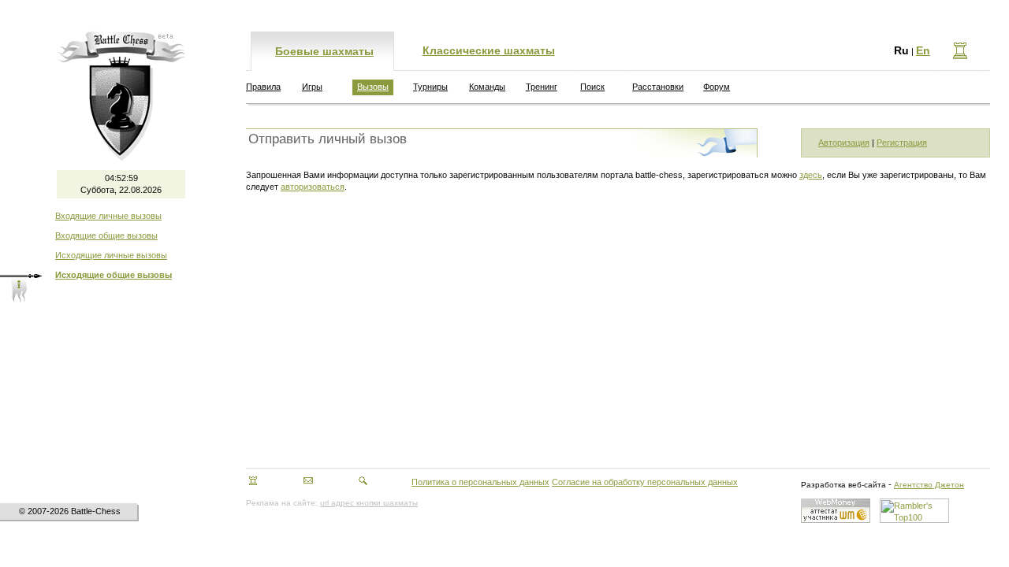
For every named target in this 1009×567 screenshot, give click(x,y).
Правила (263, 86)
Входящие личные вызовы (108, 215)
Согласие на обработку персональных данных (645, 482)
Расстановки (657, 86)
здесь (810, 175)
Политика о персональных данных (480, 482)
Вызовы (373, 86)
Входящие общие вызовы (106, 235)
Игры (312, 86)
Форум (716, 86)
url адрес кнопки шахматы (369, 502)
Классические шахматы (489, 50)
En (923, 50)
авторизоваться (312, 186)
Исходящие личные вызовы (111, 255)
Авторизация (843, 142)
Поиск (592, 86)
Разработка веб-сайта (843, 484)
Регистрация (902, 142)
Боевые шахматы (324, 51)
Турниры (430, 86)
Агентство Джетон (929, 484)
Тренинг (541, 86)
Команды (487, 86)
